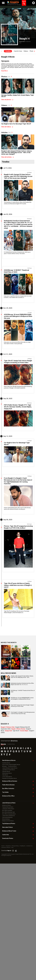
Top (5, 792)
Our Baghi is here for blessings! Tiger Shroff (16, 124)
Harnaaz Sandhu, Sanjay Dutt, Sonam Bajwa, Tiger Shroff (17, 95)
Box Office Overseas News (9, 814)
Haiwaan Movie (6, 771)
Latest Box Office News (8, 808)
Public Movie (8, 784)
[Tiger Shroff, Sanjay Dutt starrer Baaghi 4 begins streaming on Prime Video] (18, 374)
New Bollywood (9, 760)
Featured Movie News (7, 807)
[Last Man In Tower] (25, 663)
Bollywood (9, 831)
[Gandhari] (6, 651)
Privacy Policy (15, 845)
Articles (6, 132)
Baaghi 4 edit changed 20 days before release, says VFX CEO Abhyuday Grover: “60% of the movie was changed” (16, 152)
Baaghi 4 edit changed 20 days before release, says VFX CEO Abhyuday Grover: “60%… (22, 676)
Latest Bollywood (8, 803)
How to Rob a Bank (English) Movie (11, 764)
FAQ (12, 847)
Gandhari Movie (6, 762)
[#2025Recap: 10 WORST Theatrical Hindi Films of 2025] (18, 284)
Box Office (8, 788)
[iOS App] (16, 851)
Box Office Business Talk (8, 812)
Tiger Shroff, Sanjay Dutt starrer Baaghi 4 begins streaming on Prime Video (22, 705)
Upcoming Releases (7, 817)
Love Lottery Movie (7, 776)
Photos (5, 77)
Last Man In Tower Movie (8, 769)
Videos (5, 105)
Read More (4, 71)
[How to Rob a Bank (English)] (25, 651)
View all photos (6, 99)
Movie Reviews (6, 819)
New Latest (7, 827)
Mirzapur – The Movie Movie (9, 766)
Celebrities (11, 744)
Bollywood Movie (9, 781)
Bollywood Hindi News (8, 820)
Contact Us (29, 845)
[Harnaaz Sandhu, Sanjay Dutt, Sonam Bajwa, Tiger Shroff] (17, 91)
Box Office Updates (7, 810)
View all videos (6, 127)
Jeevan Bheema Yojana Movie (9, 768)
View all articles (6, 157)
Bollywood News (6, 805)
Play (4, 118)
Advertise (8, 845)
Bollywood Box (8, 796)
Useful (5, 834)
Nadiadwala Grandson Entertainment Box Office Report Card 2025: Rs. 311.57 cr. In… (22, 684)
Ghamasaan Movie (7, 773)
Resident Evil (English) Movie (9, 778)
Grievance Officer (5, 847)
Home (2, 845)
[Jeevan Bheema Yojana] (16, 651)
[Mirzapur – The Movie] (6, 663)
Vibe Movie (5, 775)
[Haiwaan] (16, 663)
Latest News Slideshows (8, 815)
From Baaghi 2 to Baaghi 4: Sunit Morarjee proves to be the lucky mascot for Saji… (23, 713)
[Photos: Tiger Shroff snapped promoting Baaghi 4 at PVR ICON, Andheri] (18, 549)
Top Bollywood (8, 823)
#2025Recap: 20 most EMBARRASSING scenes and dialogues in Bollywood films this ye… (22, 698)
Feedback (22, 845)
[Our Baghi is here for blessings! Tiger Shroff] (17, 115)
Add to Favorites (15, 26)
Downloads (7, 838)
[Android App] (13, 851)
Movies (3, 744)
